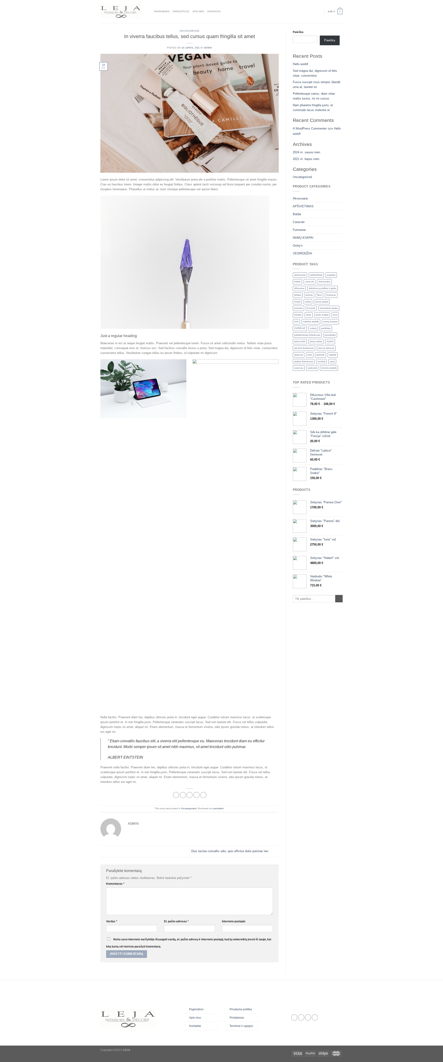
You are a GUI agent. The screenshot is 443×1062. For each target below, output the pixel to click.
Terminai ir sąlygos (241, 1026)
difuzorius (299, 288)
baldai (297, 281)
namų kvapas (330, 321)
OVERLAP (299, 328)
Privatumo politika (241, 1009)
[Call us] (315, 1017)
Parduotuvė (181, 11)
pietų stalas (316, 341)
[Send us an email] (308, 1017)
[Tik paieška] (149, 11)
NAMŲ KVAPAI (303, 237)
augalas (331, 275)
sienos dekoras (326, 348)
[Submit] (339, 599)
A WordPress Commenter (310, 128)
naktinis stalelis (311, 321)
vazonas (298, 368)
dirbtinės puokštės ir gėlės (322, 288)
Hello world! (300, 64)
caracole (309, 281)
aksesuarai (300, 275)
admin (208, 48)
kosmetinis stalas (329, 308)
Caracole (299, 222)
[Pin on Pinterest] (196, 795)
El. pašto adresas (176, 921)
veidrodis (312, 368)
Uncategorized (190, 31)
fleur (319, 295)
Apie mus (198, 11)
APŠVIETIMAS (303, 206)
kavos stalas (321, 301)
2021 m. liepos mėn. (306, 159)
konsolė (311, 308)
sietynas (298, 354)
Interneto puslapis (233, 921)
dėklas (297, 295)
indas (308, 301)
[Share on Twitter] (183, 795)
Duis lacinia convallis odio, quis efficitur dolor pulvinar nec (230, 851)
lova (335, 315)
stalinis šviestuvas (303, 361)
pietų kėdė (299, 341)
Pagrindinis (162, 11)
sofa (309, 354)
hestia (297, 301)
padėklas (326, 328)
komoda (298, 308)
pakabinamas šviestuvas (307, 335)
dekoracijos (324, 281)
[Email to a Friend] (189, 795)
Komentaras (115, 883)
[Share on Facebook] (176, 795)
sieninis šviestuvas (304, 348)
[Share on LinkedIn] (203, 795)
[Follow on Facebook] (294, 1017)
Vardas (111, 921)
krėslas (298, 315)
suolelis (321, 361)
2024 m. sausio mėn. (307, 152)
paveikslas (330, 335)
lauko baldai (322, 315)
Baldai (297, 214)
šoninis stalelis (329, 368)
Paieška (298, 32)
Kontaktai (214, 11)
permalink (218, 808)
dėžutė (309, 295)
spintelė (320, 354)
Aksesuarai (300, 198)
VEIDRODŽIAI (302, 253)
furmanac (331, 295)
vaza (332, 361)
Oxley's (298, 245)
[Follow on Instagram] (301, 1017)
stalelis (332, 354)
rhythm (330, 341)
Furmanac (299, 230)
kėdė (308, 315)
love (296, 321)
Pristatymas (237, 1017)
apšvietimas (316, 275)
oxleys (313, 328)
